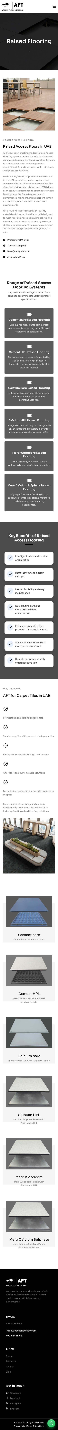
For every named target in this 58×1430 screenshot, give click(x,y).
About (9, 1356)
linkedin (14, 1408)
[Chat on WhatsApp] (51, 1423)
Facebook (15, 1398)
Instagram (15, 1403)
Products (11, 1361)
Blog (8, 1371)
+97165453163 (14, 1335)
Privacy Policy (20, 1426)
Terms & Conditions (35, 1426)
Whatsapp (15, 1393)
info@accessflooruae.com (21, 1330)
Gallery (10, 1366)
